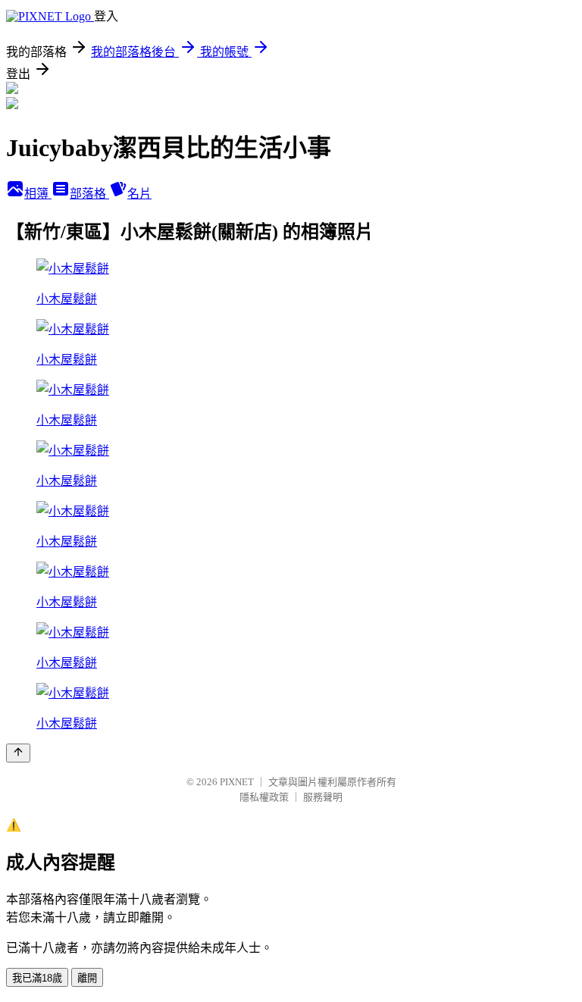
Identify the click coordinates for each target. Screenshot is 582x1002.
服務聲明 (323, 797)
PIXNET (237, 782)
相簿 (38, 193)
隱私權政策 (264, 797)
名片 (139, 193)
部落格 (89, 193)
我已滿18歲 (37, 978)
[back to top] (18, 753)
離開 (87, 978)
